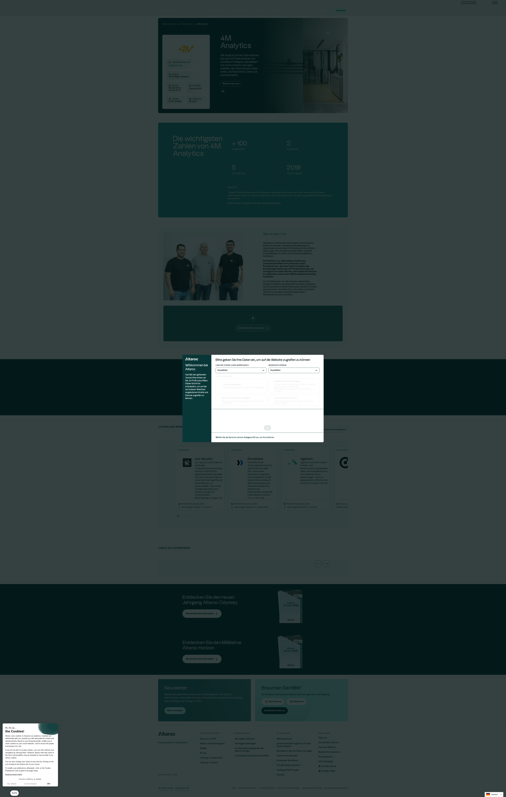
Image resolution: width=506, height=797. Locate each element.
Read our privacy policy (13, 774)
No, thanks (11, 784)
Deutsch (494, 794)
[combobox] (494, 794)
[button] (14, 793)
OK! (48, 784)
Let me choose (30, 784)
